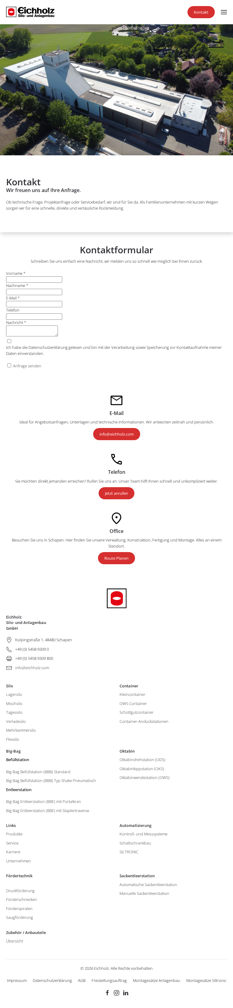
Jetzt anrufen (116, 493)
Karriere (13, 852)
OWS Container (133, 703)
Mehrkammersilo (21, 730)
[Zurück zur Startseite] (30, 12)
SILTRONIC (129, 852)
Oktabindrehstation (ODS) (142, 759)
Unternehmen (18, 861)
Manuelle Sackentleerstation (144, 893)
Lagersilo (14, 694)
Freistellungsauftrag (109, 980)
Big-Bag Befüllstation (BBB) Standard (38, 771)
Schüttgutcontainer (137, 712)
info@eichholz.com (117, 434)
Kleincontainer (132, 694)
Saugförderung (19, 917)
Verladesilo (16, 721)
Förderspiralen (19, 908)
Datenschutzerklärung (52, 980)
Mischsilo (14, 703)
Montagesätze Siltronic (206, 980)
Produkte (14, 834)
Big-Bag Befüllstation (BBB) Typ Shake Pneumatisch (51, 780)
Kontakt (201, 12)
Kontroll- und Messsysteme (143, 834)
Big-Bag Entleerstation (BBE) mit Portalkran (43, 801)
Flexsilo (12, 739)
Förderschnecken (21, 899)
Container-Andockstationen (144, 721)
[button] (224, 12)
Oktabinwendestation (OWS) (145, 777)
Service (12, 843)
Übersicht (14, 941)
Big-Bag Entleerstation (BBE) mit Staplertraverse (47, 810)
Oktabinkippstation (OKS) (142, 768)
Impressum (17, 980)
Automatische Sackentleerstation (148, 884)
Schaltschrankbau (135, 843)
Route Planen (116, 558)
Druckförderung (20, 890)
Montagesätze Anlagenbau (156, 980)
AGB (82, 980)
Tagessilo (14, 712)
